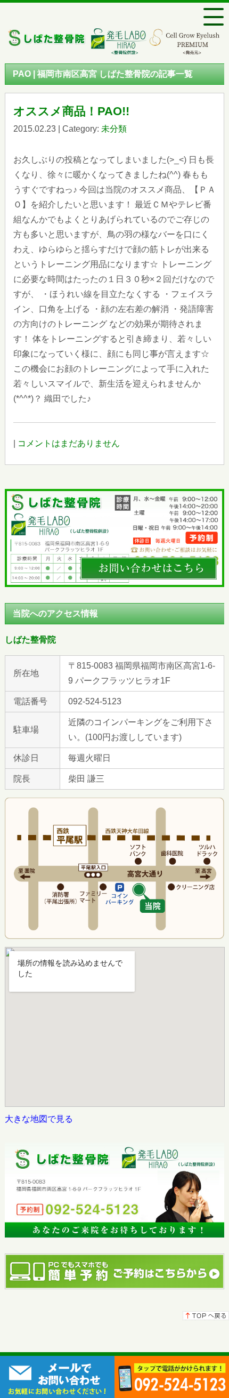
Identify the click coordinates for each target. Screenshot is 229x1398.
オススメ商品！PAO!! (71, 111)
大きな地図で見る (39, 1118)
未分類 (114, 128)
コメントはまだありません (69, 443)
